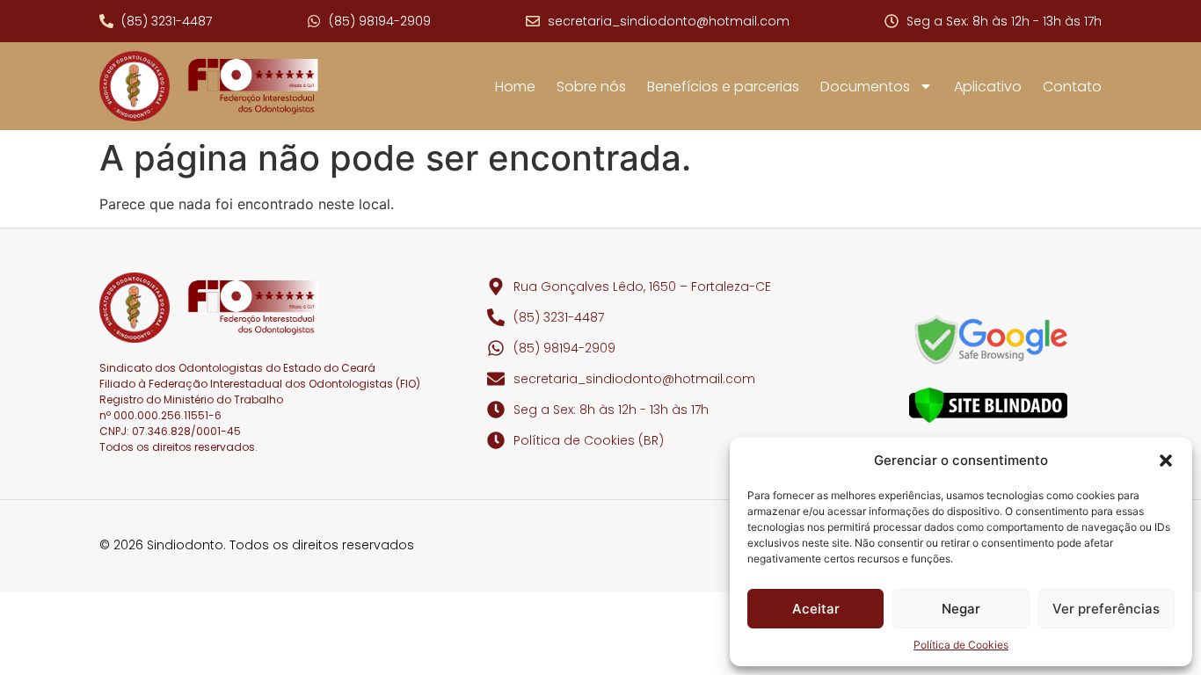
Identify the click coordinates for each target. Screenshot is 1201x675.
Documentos (865, 86)
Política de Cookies (960, 644)
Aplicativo (988, 86)
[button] (1166, 460)
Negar (961, 608)
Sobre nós (591, 86)
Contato (1072, 86)
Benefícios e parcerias (723, 86)
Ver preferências (1106, 608)
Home (515, 86)
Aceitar (816, 608)
